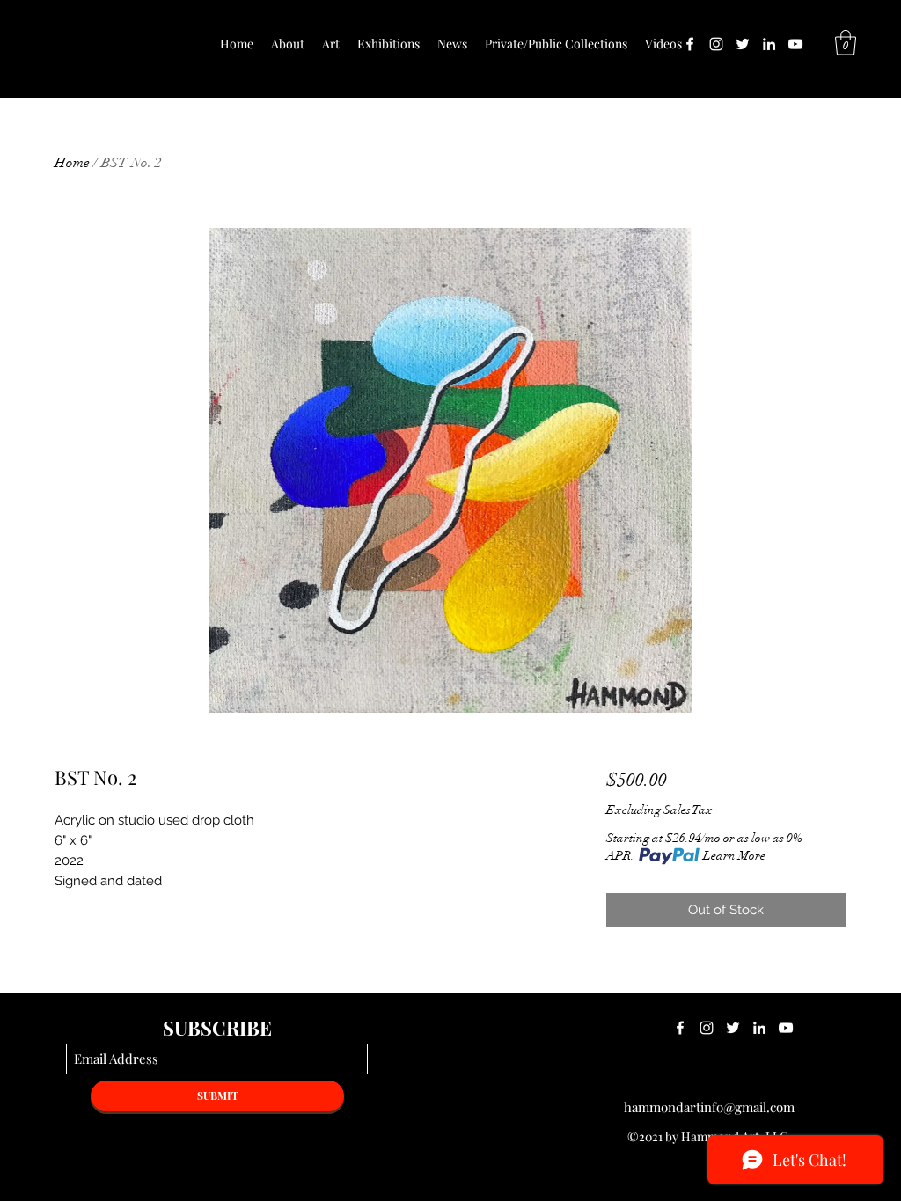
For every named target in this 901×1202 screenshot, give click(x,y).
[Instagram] (716, 44)
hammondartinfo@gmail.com (709, 1107)
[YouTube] (795, 44)
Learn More (734, 855)
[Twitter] (742, 44)
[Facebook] (690, 44)
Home (72, 163)
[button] (845, 42)
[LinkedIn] (769, 44)
